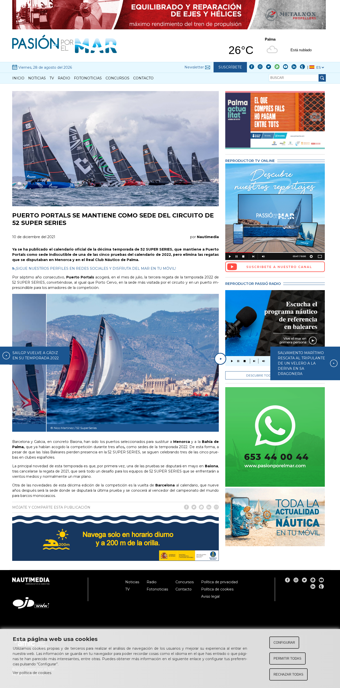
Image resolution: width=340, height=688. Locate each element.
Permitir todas (287, 658)
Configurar (284, 642)
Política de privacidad (219, 582)
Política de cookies (217, 589)
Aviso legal (210, 596)
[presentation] (220, 359)
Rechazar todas (288, 674)
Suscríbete (230, 67)
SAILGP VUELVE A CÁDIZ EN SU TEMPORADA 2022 (35, 355)
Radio (64, 78)
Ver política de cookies (32, 673)
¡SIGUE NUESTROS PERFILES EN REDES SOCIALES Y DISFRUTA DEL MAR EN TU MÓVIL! (95, 268)
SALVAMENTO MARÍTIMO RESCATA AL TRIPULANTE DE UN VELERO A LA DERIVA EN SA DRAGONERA (301, 363)
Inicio (18, 78)
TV (52, 78)
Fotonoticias (88, 78)
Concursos (117, 78)
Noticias (37, 78)
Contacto (143, 78)
